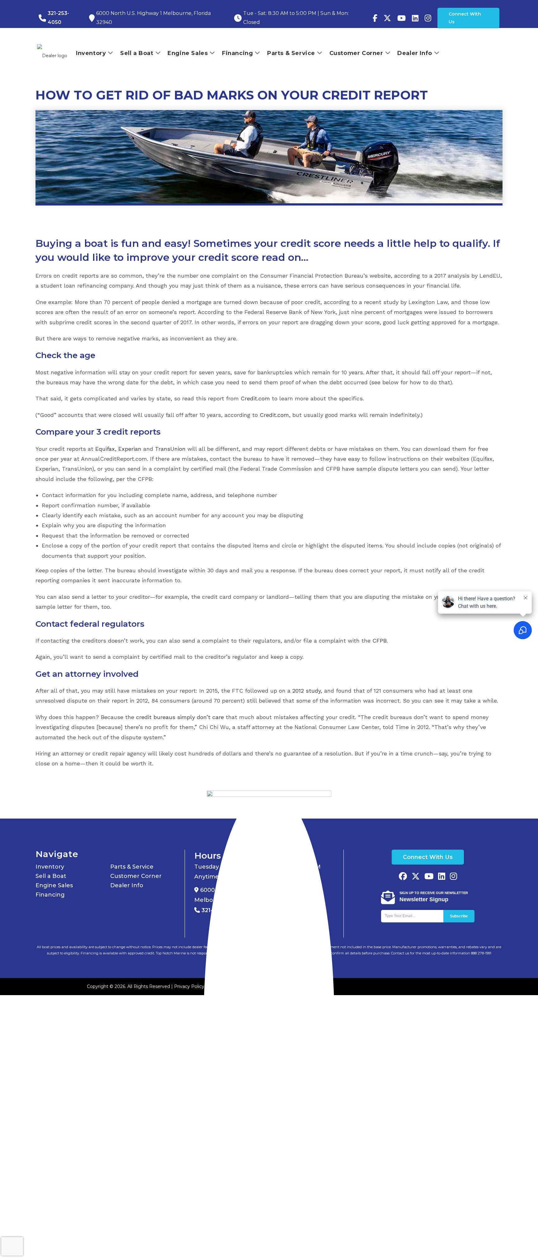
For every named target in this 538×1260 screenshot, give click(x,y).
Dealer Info (126, 885)
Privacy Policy (189, 986)
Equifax (105, 448)
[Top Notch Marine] (387, 18)
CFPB (379, 640)
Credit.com (255, 398)
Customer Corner (136, 876)
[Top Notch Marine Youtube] (401, 18)
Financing (50, 894)
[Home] (269, 1024)
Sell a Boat (50, 876)
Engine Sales (54, 885)
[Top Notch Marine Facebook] (375, 18)
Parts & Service (131, 866)
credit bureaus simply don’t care (180, 717)
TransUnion (170, 448)
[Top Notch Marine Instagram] (428, 18)
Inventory (49, 866)
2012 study (306, 690)
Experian (129, 448)
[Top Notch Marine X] (416, 876)
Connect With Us (465, 18)
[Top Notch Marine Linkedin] (441, 876)
